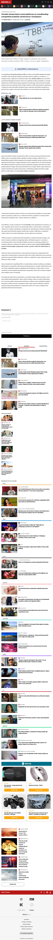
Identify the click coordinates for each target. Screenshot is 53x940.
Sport (11, 6)
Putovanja (32, 6)
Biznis (46, 6)
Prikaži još (13, 884)
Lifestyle (24, 6)
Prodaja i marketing (26, 921)
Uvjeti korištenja (26, 924)
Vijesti (5, 6)
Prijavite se (27, 336)
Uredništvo (26, 919)
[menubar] (48, 2)
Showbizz (17, 6)
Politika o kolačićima (26, 928)
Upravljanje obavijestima (27, 933)
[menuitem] (48, 2)
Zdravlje (39, 6)
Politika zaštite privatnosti (26, 926)
